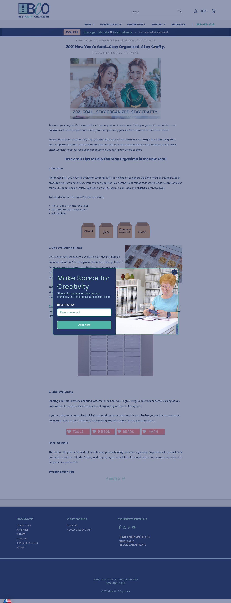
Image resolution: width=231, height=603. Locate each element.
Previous (221, 592)
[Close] (174, 272)
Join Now (84, 324)
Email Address (66, 304)
